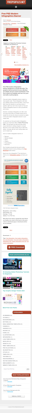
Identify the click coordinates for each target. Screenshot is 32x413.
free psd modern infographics (21, 239)
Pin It (11, 39)
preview (8, 54)
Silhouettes (6, 350)
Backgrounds (7, 319)
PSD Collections (8, 347)
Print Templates (8, 345)
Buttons (5, 322)
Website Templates (9, 365)
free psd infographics (8, 239)
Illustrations (7, 334)
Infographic (13, 23)
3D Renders (6, 315)
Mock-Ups (6, 341)
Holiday (5, 330)
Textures (6, 356)
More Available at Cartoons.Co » (21, 64)
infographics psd (7, 241)
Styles (5, 352)
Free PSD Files (16, 2)
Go (28, 369)
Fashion (5, 326)
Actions (5, 317)
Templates (6, 354)
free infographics (10, 238)
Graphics (6, 328)
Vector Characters (9, 360)
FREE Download (17, 247)
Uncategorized (7, 358)
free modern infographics (21, 238)
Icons (4, 332)
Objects (5, 343)
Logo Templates (8, 339)
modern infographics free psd (19, 241)
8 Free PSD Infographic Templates (12, 385)
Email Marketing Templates (11, 324)
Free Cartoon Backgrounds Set (11, 390)
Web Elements (7, 363)
